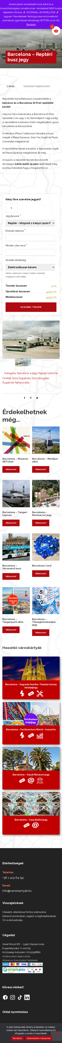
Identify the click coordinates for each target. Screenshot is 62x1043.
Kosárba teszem (31, 307)
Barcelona (23, 373)
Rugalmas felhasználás (16, 382)
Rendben (17, 1038)
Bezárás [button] (31, 24)
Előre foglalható (21, 378)
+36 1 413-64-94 (13, 877)
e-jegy (33, 373)
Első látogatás (40, 378)
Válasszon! (11, 469)
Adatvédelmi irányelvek (39, 1038)
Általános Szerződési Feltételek (20, 960)
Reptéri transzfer (48, 373)
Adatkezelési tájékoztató (16, 956)
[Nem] (58, 1033)
